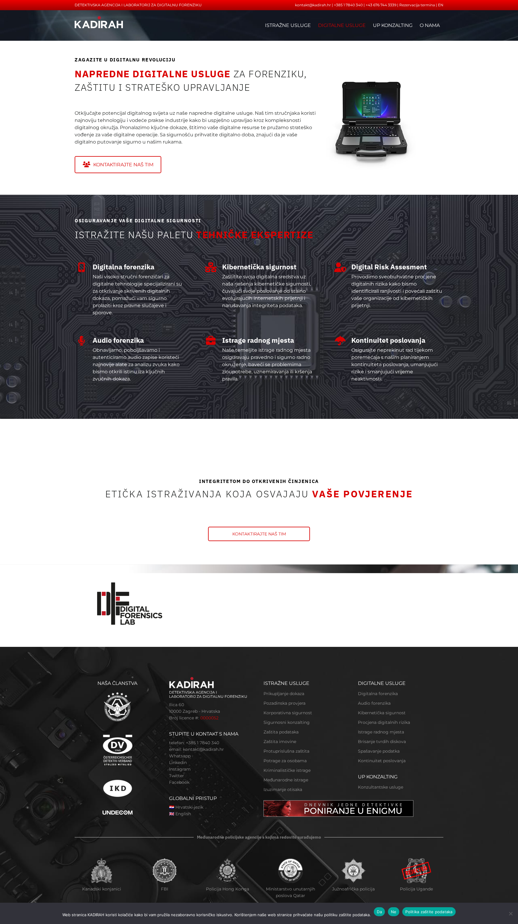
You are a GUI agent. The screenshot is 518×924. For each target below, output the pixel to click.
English (183, 813)
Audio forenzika (118, 340)
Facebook (179, 782)
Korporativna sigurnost (287, 712)
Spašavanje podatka (379, 751)
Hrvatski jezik (189, 807)
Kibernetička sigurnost (259, 266)
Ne (394, 911)
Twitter (176, 775)
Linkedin (178, 762)
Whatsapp (180, 756)
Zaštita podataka (281, 732)
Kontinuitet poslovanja (388, 340)
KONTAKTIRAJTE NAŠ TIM (123, 164)
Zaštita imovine (279, 741)
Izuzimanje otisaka (282, 789)
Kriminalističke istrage (287, 770)
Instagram (180, 769)
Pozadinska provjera (284, 703)
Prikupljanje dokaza (283, 693)
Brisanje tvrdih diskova (382, 741)
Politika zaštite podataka (428, 911)
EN (440, 5)
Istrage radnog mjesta (258, 340)
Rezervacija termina (417, 5)
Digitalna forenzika (123, 266)
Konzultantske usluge (380, 787)
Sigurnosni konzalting (286, 722)
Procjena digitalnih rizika (384, 722)
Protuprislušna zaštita (286, 751)
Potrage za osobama (285, 760)
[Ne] (511, 914)
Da (379, 911)
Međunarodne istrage (285, 780)
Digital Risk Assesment (389, 266)
